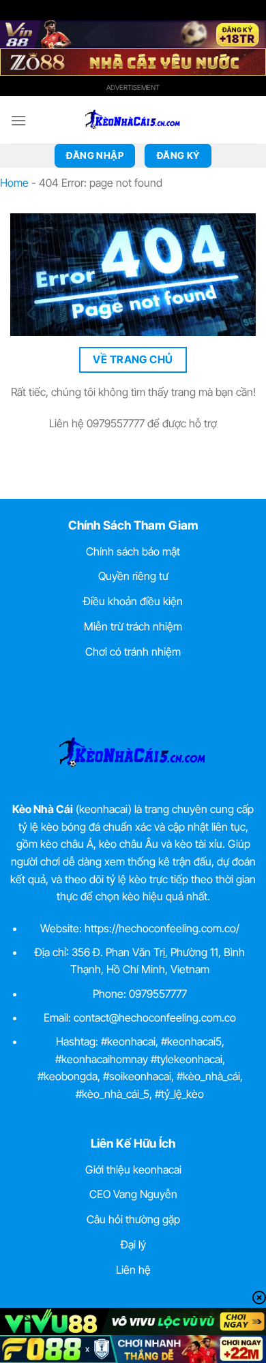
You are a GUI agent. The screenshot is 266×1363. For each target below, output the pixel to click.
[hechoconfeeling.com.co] (133, 120)
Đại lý (133, 1244)
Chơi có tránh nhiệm (133, 651)
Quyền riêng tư (133, 576)
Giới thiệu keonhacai (133, 1169)
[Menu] (18, 120)
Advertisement (133, 87)
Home (14, 182)
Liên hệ (133, 1269)
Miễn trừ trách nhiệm (133, 626)
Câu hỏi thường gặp (133, 1219)
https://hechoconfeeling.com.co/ (162, 928)
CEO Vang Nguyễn (133, 1194)
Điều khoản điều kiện (133, 601)
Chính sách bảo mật (133, 551)
